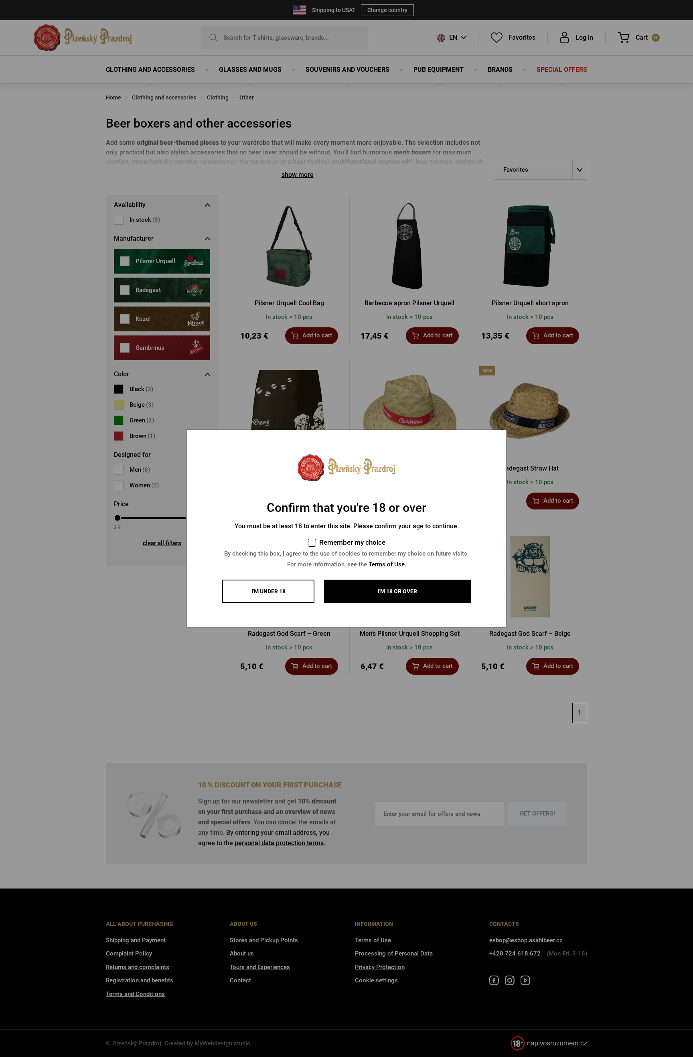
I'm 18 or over (397, 591)
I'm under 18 (268, 591)
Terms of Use (387, 564)
